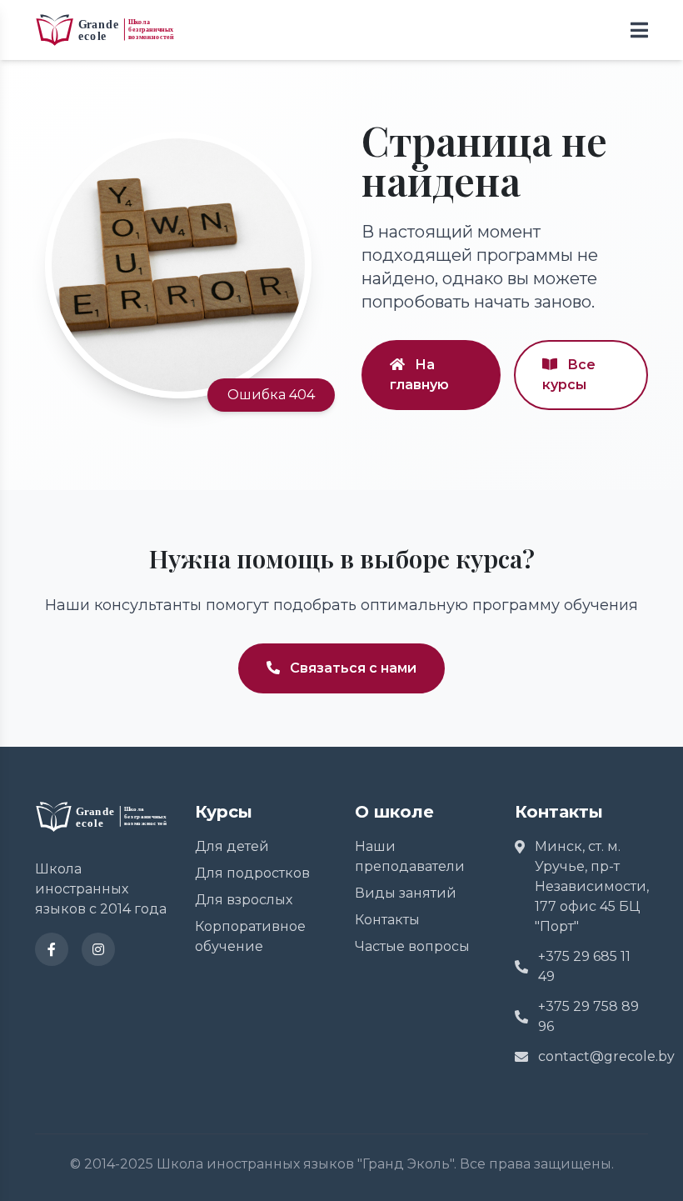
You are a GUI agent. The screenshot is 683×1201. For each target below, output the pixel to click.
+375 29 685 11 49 (584, 966)
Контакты (387, 920)
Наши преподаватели (410, 856)
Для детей (232, 846)
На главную (419, 375)
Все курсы (569, 375)
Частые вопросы (412, 946)
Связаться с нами (351, 668)
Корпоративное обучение (250, 936)
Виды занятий (405, 893)
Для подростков (252, 873)
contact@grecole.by (593, 1056)
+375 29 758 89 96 (588, 1016)
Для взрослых (243, 900)
